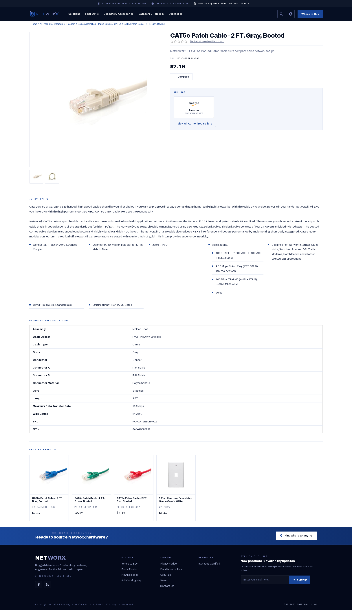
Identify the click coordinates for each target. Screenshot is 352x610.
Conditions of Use (171, 569)
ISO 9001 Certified (209, 563)
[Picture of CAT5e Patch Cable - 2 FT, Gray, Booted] (36, 177)
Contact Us (167, 586)
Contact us (175, 13)
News (163, 580)
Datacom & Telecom (151, 13)
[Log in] (291, 14)
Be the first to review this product (207, 41)
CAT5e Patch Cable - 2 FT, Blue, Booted (47, 500)
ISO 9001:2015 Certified (300, 604)
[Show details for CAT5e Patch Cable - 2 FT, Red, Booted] (133, 474)
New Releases (130, 575)
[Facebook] (38, 584)
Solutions (74, 13)
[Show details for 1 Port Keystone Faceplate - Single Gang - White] (176, 474)
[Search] (281, 14)
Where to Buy (310, 14)
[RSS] (47, 584)
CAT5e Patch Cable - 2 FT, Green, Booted (89, 500)
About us (165, 575)
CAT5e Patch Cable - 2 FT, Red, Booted (132, 500)
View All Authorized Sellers (194, 123)
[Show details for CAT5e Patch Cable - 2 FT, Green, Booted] (91, 474)
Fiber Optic (92, 13)
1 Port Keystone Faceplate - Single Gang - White (175, 500)
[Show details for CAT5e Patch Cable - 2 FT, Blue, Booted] (49, 474)
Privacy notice (168, 563)
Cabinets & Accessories (118, 13)
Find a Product (130, 569)
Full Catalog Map (132, 580)
